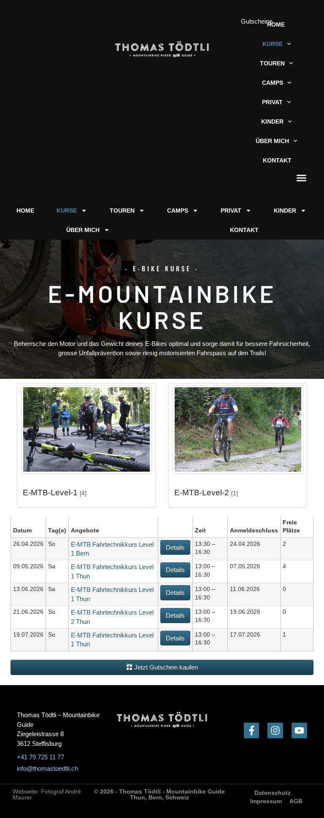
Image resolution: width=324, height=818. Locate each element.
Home (276, 24)
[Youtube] (299, 730)
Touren (272, 63)
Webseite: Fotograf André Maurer (47, 794)
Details (175, 547)
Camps (272, 82)
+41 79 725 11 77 (40, 757)
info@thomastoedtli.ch (47, 768)
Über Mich (272, 141)
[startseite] (162, 49)
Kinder (272, 121)
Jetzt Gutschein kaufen (165, 667)
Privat (272, 102)
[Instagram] (275, 730)
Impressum (266, 801)
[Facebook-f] (251, 730)
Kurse (272, 43)
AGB (295, 801)
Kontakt (277, 160)
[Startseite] (162, 719)
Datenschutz (272, 792)
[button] (302, 178)
